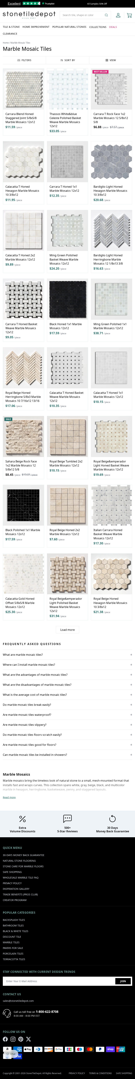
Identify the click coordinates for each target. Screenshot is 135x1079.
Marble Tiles (11, 942)
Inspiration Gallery (16, 888)
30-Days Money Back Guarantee (23, 855)
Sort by (70, 60)
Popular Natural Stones (69, 26)
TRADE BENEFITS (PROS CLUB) (20, 894)
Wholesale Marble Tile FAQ (20, 877)
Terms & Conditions (100, 1073)
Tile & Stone (11, 26)
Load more (67, 630)
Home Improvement (36, 26)
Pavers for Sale (13, 948)
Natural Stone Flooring (19, 860)
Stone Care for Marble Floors (23, 866)
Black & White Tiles (15, 931)
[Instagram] (13, 1039)
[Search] (107, 15)
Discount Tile (12, 936)
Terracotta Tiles (14, 959)
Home (6, 42)
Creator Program (15, 900)
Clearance (10, 33)
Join (123, 981)
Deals (113, 27)
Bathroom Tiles (13, 925)
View (113, 60)
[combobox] (85, 15)
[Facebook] (5, 1039)
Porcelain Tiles (13, 953)
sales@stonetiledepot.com (18, 1000)
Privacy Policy (12, 883)
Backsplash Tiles (14, 920)
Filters (26, 60)
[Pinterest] (20, 1039)
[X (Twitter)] (28, 1039)
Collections (98, 27)
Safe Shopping (12, 872)
